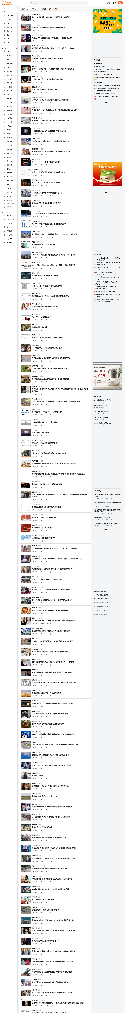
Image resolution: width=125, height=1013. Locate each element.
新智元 (34, 159)
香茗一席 (9, 153)
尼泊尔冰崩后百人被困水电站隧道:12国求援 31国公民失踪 (52, 972)
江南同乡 (9, 110)
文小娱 (34, 108)
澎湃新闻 (34, 525)
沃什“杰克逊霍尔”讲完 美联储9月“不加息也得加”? (49, 172)
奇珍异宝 (9, 52)
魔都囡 (34, 670)
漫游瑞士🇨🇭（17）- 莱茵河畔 (103, 74)
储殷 (33, 66)
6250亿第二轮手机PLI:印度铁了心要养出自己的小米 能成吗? (53, 662)
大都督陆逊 (35, 77)
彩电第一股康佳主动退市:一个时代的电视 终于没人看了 (51, 889)
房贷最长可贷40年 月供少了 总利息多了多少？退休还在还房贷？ (54, 463)
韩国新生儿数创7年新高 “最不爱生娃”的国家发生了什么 (51, 120)
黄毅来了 (34, 618)
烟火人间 (9, 192)
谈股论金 (9, 165)
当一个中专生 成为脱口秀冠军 (42, 528)
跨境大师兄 (35, 35)
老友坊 (9, 157)
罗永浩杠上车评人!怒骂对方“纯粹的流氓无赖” (48, 337)
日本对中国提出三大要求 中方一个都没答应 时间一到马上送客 (53, 858)
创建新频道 (10, 207)
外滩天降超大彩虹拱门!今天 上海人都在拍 (46, 693)
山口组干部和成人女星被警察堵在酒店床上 (47, 348)
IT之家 (34, 128)
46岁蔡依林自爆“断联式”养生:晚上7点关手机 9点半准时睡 (52, 879)
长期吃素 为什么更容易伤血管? (43, 827)
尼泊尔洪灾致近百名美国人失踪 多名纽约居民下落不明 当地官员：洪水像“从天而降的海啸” (60, 390)
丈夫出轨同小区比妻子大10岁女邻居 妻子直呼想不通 (50, 786)
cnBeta (34, 211)
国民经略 (34, 221)
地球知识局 (35, 938)
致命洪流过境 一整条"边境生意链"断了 (45, 910)
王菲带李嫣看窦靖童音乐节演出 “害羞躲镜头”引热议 (50, 838)
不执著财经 (35, 461)
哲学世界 (9, 102)
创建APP (9, 239)
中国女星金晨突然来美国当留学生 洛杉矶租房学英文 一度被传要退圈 (56, 402)
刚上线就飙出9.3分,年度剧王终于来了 (45, 275)
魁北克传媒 (35, 149)
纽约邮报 (34, 386)
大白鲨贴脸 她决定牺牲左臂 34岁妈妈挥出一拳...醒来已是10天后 (54, 548)
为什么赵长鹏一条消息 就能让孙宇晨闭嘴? (46, 203)
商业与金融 (10, 181)
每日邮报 (34, 546)
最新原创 (9, 27)
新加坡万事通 (35, 1000)
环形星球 (34, 897)
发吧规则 (9, 235)
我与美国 (9, 161)
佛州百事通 (35, 366)
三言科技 (34, 335)
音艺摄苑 (9, 99)
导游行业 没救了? (38, 775)
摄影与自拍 (10, 79)
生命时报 (34, 825)
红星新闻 (34, 680)
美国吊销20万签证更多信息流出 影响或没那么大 (48, 27)
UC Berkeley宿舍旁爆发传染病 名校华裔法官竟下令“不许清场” (54, 255)
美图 (8, 43)
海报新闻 (34, 959)
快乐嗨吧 (9, 56)
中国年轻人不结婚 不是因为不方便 (44, 517)
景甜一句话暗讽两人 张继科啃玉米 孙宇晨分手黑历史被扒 (52, 807)
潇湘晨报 (34, 471)
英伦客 (34, 504)
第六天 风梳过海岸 (99, 66)
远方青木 (34, 732)
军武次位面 (35, 97)
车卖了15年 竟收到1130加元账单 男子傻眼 (47, 579)
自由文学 (9, 122)
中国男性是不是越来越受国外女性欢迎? (45, 306)
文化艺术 (9, 75)
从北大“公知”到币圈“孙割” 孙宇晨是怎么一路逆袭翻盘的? (52, 38)
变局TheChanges (37, 628)
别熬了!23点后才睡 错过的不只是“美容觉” (46, 182)
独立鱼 (34, 273)
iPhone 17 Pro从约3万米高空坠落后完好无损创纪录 (50, 213)
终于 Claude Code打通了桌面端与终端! (46, 162)
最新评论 (9, 31)
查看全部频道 (10, 204)
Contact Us (10, 219)
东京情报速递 (35, 345)
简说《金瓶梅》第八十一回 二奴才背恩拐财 (107, 85)
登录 (114, 3)
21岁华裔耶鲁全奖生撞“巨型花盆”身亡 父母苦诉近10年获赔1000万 (55, 745)
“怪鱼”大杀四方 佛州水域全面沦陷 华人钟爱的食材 (49, 368)
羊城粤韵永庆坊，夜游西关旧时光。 (105, 94)
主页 (8, 12)
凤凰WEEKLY (35, 866)
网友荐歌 (9, 149)
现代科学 (9, 141)
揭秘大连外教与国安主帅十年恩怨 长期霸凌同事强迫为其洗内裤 (54, 848)
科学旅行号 (35, 649)
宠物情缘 (9, 71)
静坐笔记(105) (98, 82)
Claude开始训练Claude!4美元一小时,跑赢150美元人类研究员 (53, 265)
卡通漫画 (9, 118)
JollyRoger (35, 420)
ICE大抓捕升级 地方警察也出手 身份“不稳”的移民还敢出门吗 (53, 600)
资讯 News (10, 15)
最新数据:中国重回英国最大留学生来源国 (46, 507)
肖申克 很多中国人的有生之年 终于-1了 (45, 941)
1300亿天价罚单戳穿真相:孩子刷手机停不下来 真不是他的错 (53, 734)
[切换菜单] (17, 11)
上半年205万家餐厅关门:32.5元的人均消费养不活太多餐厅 (52, 641)
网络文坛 (9, 95)
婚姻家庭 (9, 134)
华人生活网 (35, 252)
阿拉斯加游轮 (98, 63)
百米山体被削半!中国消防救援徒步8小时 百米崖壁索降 (51, 817)
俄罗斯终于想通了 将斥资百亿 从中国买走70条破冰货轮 (51, 100)
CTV (33, 566)
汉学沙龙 (9, 145)
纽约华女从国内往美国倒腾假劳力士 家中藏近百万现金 (51, 590)
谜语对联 (9, 196)
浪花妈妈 (34, 783)
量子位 (34, 263)
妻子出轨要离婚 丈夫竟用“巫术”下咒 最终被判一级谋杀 (51, 151)
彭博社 (34, 482)
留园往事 (9, 177)
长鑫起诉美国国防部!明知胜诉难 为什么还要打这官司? (51, 631)
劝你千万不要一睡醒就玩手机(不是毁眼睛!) (47, 286)
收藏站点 (9, 243)
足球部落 (34, 845)
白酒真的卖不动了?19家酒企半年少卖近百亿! (47, 79)
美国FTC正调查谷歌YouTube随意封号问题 (47, 484)
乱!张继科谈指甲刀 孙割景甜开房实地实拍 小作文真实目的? (52, 672)
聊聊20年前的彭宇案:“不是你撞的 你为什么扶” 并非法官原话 (53, 69)
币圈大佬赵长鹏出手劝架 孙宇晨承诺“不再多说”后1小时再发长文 (54, 930)
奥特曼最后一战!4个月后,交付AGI (43, 244)
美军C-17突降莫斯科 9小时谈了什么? (45, 796)
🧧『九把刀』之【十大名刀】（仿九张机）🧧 (107, 98)
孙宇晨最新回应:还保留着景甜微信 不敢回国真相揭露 (50, 379)
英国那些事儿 (35, 45)
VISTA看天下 (35, 763)
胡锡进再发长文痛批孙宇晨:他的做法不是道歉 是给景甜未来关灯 (54, 110)
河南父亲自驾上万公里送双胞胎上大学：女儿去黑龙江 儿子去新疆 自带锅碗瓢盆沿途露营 (60, 496)
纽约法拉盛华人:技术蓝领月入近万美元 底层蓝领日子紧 (51, 358)
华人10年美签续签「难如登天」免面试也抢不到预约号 (51, 17)
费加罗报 (34, 608)
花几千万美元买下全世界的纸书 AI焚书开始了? (48, 724)
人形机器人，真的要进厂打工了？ (43, 538)
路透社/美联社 (36, 597)
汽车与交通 (10, 188)
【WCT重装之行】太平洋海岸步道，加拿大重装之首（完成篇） (107, 70)
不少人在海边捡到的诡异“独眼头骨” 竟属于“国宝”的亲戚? (52, 993)
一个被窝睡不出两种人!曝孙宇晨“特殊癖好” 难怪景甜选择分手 (53, 621)
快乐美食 (9, 83)
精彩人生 (9, 91)
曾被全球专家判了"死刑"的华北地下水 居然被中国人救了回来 (53, 920)
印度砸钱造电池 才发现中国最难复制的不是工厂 (48, 193)
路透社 (34, 56)
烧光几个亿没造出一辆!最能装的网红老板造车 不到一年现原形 (53, 703)
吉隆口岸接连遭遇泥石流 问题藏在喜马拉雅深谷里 (49, 868)
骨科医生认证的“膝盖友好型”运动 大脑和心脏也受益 (50, 982)
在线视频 (9, 200)
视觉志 (34, 773)
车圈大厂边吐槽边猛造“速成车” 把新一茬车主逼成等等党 (51, 765)
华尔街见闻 (35, 170)
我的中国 (9, 173)
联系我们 (9, 215)
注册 (120, 3)
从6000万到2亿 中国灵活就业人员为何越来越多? (49, 224)
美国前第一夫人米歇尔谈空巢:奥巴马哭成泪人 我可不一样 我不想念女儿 (57, 559)
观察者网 (34, 928)
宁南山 (34, 355)
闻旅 (33, 324)
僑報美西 (34, 87)
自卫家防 (9, 130)
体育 (8, 59)
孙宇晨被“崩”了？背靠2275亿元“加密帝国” (47, 412)
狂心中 (34, 1011)
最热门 (9, 19)
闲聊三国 (9, 106)
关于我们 (9, 227)
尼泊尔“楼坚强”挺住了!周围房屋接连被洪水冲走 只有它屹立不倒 (54, 683)
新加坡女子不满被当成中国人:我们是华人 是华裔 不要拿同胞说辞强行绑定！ (58, 1003)
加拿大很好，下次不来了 (40, 432)
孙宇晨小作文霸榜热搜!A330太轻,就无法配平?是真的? (51, 296)
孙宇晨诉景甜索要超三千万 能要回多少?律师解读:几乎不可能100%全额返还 (58, 474)
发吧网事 (9, 87)
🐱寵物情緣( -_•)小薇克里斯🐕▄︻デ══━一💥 (107, 78)
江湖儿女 (9, 169)
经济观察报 (35, 515)
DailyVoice (35, 587)
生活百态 (9, 114)
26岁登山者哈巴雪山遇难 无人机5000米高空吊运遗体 (50, 755)
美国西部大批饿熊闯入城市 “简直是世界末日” (47, 58)
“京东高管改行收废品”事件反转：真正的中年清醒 (49, 453)
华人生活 (34, 399)
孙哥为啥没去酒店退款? (40, 327)
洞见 (33, 451)
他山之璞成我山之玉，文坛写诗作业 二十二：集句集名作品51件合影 (106, 90)
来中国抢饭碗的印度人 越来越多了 (44, 900)
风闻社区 (34, 304)
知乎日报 (34, 293)
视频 (8, 39)
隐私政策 (9, 231)
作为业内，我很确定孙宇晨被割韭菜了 (45, 443)
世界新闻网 (35, 15)
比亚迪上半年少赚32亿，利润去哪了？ (45, 422)
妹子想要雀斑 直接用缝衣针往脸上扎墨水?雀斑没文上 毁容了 (53, 48)
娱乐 (8, 184)
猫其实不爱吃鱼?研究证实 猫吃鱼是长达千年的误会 (50, 652)
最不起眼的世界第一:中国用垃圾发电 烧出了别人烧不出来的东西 (54, 234)
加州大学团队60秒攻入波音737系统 (44, 89)
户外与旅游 (10, 63)
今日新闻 (43, 9)
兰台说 (34, 190)
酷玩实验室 (35, 721)
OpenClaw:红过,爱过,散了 (41, 317)
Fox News (35, 742)
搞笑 (8, 67)
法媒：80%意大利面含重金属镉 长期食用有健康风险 (50, 610)
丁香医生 (34, 283)
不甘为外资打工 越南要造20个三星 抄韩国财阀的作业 (50, 141)
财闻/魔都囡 (35, 376)
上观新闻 (34, 180)
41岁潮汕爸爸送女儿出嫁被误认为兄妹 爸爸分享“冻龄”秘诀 (52, 961)
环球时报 (34, 980)
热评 (8, 23)
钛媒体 (34, 138)
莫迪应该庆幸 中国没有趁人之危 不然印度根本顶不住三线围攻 (53, 951)
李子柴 (34, 200)
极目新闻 (34, 492)
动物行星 (34, 990)
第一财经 (34, 118)
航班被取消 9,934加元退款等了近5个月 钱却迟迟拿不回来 (52, 569)
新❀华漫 (9, 138)
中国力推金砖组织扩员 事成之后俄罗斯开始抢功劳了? (50, 714)
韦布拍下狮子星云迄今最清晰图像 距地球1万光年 (49, 131)
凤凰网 (34, 711)
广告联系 (9, 223)
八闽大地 (9, 126)
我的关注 (9, 35)
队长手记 (34, 794)
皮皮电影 (34, 804)
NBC (33, 25)
